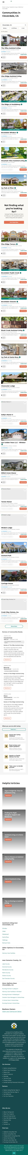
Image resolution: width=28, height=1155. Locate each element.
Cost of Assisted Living (12, 880)
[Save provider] (25, 36)
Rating (4, 28)
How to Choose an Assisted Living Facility (14, 859)
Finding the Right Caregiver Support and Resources (12, 816)
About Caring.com (8, 1112)
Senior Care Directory (9, 1070)
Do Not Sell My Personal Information (13, 1082)
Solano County (6, 975)
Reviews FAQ (7, 1120)
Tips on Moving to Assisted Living (14, 903)
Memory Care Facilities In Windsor (12, 991)
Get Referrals (7, 1094)
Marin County (6, 972)
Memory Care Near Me (9, 1140)
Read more (7, 659)
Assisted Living (13, 7)
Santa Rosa (5, 937)
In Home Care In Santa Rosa (10, 1000)
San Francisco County (8, 978)
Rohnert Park (6, 943)
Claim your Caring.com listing (11, 1011)
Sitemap (5, 1076)
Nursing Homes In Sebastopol (10, 994)
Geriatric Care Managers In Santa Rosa (13, 997)
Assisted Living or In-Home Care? (14, 837)
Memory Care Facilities (8, 953)
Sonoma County (7, 967)
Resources (6, 1072)
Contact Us (6, 1124)
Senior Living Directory (9, 1068)
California (20, 7)
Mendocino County (7, 969)
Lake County (6, 964)
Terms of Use (21, 1058)
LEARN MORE (23, 54)
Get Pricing (23, 57)
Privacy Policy (15, 1060)
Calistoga (4, 940)
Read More (8, 795)
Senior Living (5, 7)
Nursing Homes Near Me (10, 1142)
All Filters (14, 28)
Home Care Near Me (9, 1138)
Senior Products (8, 1074)
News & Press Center (9, 1116)
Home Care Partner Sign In (11, 1092)
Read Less (13, 729)
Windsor (4, 928)
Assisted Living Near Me (10, 1132)
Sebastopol (5, 934)
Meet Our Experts (8, 1114)
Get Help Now (14, 222)
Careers (5, 1122)
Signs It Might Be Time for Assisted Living (14, 793)
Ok (14, 1153)
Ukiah (4, 931)
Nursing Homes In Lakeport (10, 988)
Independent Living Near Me (11, 1136)
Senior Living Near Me (9, 1134)
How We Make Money (9, 1118)
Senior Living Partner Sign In (11, 1090)
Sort (23, 28)
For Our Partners (8, 1096)
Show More (14, 626)
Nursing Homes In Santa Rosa (10, 1003)
